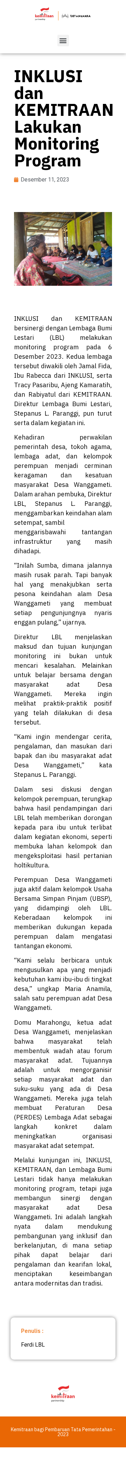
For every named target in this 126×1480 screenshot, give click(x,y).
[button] (63, 40)
